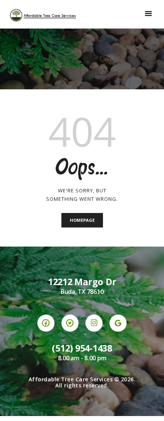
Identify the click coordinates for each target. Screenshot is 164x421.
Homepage (82, 220)
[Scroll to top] (150, 407)
